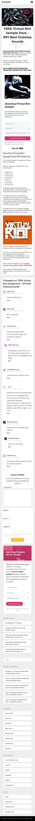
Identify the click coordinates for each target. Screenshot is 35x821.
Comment (7, 487)
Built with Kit (17, 148)
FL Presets (6, 2)
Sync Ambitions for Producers (13, 623)
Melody (7, 770)
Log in (7, 796)
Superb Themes (29, 818)
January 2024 (9, 713)
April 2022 (8, 723)
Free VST (7, 765)
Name (6, 510)
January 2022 (9, 738)
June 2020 (8, 748)
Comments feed (9, 807)
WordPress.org (9, 812)
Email (6, 519)
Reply (8, 300)
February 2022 (9, 733)
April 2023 (8, 718)
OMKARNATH (11, 369)
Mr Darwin (8, 671)
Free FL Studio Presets (11, 760)
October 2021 (9, 743)
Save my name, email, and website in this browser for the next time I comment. (18, 535)
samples (7, 780)
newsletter (8, 775)
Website (6, 527)
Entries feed (8, 802)
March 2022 (8, 728)
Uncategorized (9, 785)
